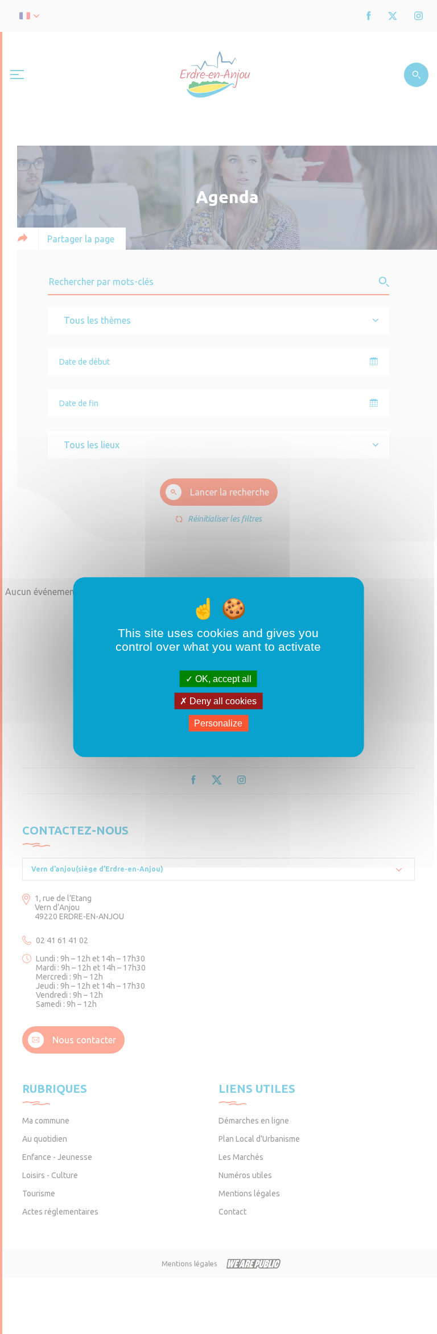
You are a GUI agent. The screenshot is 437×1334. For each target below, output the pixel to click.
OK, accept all (222, 678)
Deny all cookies (222, 700)
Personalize (218, 723)
